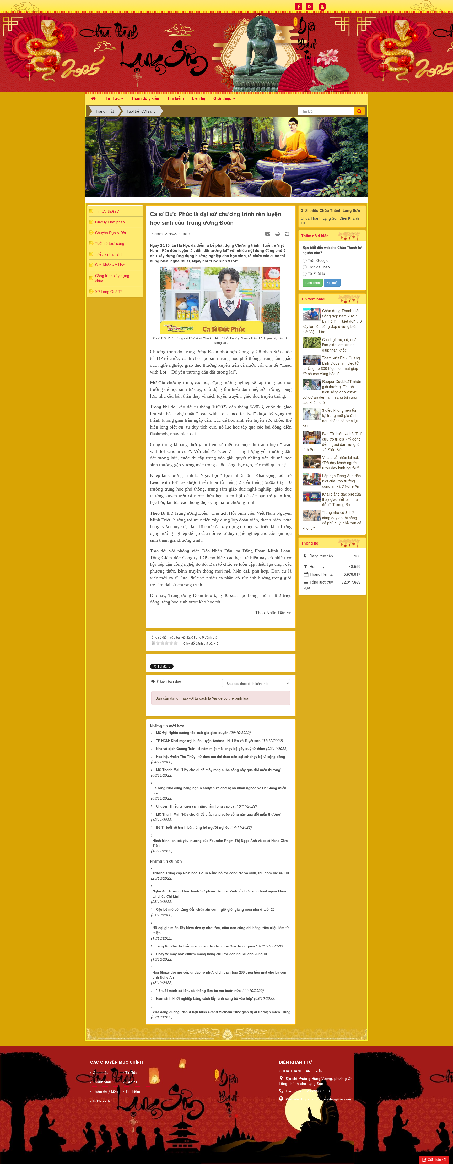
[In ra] (278, 233)
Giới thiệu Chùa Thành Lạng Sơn (330, 210)
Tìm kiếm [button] (175, 98)
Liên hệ (131, 1081)
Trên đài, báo (319, 267)
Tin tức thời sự (107, 211)
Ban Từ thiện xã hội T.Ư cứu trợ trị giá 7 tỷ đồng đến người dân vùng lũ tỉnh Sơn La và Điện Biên (332, 441)
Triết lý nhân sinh (109, 254)
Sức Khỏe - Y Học (110, 264)
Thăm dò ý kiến (105, 1091)
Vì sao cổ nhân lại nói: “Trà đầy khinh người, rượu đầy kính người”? (340, 462)
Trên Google (318, 260)
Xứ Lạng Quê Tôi (109, 291)
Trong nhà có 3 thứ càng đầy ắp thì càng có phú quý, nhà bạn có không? (332, 520)
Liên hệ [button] (198, 98)
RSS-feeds (102, 1101)
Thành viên (102, 1081)
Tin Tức (131, 1072)
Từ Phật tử (316, 273)
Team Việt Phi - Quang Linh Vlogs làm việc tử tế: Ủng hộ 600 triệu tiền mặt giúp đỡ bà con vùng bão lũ (331, 365)
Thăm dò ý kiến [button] (145, 98)
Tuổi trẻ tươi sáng (109, 243)
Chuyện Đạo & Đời (110, 232)
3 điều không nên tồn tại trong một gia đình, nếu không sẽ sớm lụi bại (331, 418)
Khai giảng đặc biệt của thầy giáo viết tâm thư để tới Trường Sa (341, 499)
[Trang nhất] (94, 98)
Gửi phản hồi (437, 1159)
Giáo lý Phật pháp (110, 221)
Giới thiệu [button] (223, 98)
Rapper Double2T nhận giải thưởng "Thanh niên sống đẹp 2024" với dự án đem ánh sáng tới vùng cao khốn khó (332, 392)
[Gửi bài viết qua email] (268, 233)
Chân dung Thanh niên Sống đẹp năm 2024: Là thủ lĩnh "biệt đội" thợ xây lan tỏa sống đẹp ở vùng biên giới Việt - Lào (332, 321)
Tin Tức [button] (113, 98)
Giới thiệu (101, 1072)
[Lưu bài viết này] (287, 233)
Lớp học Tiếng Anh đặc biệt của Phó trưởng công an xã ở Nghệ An (341, 481)
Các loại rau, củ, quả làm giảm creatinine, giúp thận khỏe (339, 345)
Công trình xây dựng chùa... (112, 278)
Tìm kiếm (132, 1091)
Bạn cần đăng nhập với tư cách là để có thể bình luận (202, 698)
